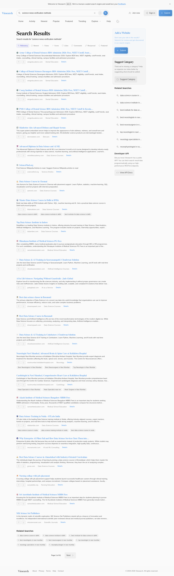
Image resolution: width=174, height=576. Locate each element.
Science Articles (47, 172)
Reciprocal (91, 46)
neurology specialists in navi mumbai (32, 545)
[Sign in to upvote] (18, 62)
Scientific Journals (51, 522)
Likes (66, 46)
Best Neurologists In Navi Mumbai (29, 367)
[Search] (105, 13)
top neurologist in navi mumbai (88, 540)
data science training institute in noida (54, 430)
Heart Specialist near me (52, 389)
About (34, 571)
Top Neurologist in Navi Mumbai (84, 367)
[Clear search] (95, 13)
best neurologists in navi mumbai (31, 540)
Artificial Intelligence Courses (58, 269)
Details (63, 62)
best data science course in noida (82, 430)
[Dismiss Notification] (170, 4)
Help (54, 571)
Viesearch (7, 13)
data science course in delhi (27, 214)
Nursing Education (48, 485)
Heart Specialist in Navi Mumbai (29, 389)
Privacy (41, 571)
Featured (104, 46)
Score (56, 46)
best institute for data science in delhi (77, 214)
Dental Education (52, 62)
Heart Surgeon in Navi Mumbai (75, 389)
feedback (122, 4)
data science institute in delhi (51, 214)
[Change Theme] (117, 21)
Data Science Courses (55, 155)
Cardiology (60, 385)
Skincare (46, 137)
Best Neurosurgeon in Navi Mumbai (57, 367)
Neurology (60, 362)
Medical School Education (57, 250)
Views (46, 46)
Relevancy (24, 46)
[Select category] (100, 13)
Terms (48, 571)
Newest (36, 46)
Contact (61, 571)
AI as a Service (47, 288)
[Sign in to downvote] (23, 62)
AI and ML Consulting (51, 447)
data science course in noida (28, 430)
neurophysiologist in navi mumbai (62, 545)
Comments (78, 46)
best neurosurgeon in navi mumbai (60, 540)
